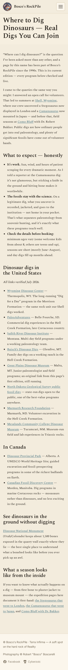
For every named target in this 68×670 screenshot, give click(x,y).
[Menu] (60, 6)
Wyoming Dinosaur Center (25, 290)
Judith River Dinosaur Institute (28, 333)
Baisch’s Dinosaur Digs (22, 349)
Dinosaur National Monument (23, 531)
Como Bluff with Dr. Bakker (40, 611)
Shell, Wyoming (46, 100)
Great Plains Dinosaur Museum (28, 365)
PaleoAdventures (18, 317)
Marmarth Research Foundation (28, 408)
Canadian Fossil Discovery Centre (30, 482)
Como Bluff (25, 121)
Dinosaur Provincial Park (24, 456)
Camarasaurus (48, 111)
